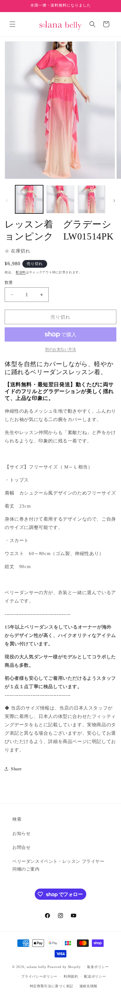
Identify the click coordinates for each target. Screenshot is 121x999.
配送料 (21, 272)
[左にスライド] (7, 201)
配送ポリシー (95, 976)
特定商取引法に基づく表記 (51, 986)
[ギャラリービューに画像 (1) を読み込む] (29, 199)
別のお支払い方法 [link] (60, 349)
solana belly (36, 967)
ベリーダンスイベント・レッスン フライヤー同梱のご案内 (58, 865)
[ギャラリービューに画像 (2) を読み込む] (60, 199)
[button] (12, 24)
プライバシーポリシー (39, 976)
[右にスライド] (114, 201)
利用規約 (71, 976)
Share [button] (16, 769)
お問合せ (21, 847)
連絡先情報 (88, 986)
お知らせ (21, 833)
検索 (16, 819)
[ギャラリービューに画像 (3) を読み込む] (91, 199)
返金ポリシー (98, 967)
